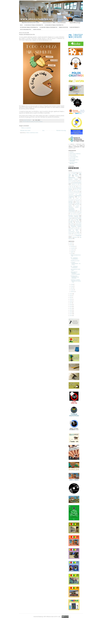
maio (72, 286)
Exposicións (77, 200)
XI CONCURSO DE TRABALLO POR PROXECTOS (33, 25)
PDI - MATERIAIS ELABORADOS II (74, 258)
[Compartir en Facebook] (38, 120)
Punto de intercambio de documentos (75, 228)
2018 (71, 301)
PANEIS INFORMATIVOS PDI (76, 256)
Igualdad (70, 206)
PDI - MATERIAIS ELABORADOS (74, 267)
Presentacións (78, 225)
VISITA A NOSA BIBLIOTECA (25, 29)
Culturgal (74, 185)
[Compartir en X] (37, 120)
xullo (72, 253)
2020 (71, 299)
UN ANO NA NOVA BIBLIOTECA (73, 163)
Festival (78, 202)
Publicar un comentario (26, 128)
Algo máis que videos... (75, 174)
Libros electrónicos (73, 213)
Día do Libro (76, 192)
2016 (71, 304)
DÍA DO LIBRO (72, 158)
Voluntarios (74, 237)
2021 (71, 297)
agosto (72, 251)
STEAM (70, 235)
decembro (73, 246)
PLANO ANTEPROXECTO (74, 27)
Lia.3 (77, 212)
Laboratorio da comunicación (75, 210)
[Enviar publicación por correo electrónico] (33, 120)
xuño (72, 284)
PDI (77, 220)
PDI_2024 (36, 121)
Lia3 (80, 212)
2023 (71, 294)
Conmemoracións (77, 183)
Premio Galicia (78, 223)
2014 (71, 308)
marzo (72, 290)
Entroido (70, 198)
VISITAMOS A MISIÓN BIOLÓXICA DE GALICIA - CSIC (76, 281)
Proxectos (73, 227)
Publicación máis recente (25, 130)
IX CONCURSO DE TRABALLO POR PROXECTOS (54, 25)
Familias (71, 202)
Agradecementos (77, 172)
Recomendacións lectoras (74, 231)
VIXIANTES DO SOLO (75, 260)
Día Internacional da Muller (73, 193)
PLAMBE (72, 223)
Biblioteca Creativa (30, 121)
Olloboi (72, 220)
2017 (71, 303)
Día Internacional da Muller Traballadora (75, 194)
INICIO (21, 25)
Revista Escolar (72, 232)
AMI (26, 121)
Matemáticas (78, 214)
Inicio (43, 130)
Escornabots (71, 200)
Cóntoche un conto (76, 184)
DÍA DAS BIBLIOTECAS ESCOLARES (74, 160)
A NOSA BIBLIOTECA (74, 157)
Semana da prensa (76, 234)
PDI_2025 (70, 222)
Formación (71, 203)
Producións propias (76, 226)
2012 (71, 312)
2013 (71, 310)
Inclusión (77, 206)
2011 (71, 313)
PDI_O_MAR (78, 222)
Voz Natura (40, 121)
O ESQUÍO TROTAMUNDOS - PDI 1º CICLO (75, 263)
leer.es (79, 211)
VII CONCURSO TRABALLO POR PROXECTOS (48, 27)
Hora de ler (76, 204)
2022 (71, 295)
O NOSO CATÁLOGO (37, 29)
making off (72, 214)
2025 (71, 243)
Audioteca (77, 176)
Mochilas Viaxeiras (73, 216)
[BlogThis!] (36, 120)
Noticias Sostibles (77, 218)
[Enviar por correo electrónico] (35, 120)
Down (79, 197)
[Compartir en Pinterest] (39, 120)
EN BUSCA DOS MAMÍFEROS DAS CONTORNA (75, 277)
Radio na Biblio (73, 230)
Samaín (70, 234)
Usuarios (78, 235)
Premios (71, 225)
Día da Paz (72, 187)
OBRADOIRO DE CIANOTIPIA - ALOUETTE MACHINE (75, 273)
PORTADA (72, 152)
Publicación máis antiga (61, 130)
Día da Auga (79, 185)
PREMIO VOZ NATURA (63, 27)
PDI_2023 (70, 221)
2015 (71, 306)
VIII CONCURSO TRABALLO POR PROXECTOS (29, 27)
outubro (72, 250)
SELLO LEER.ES (73, 155)
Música (70, 217)
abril (72, 288)
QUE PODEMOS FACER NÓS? (75, 270)
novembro (73, 248)
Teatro (73, 235)
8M (69, 172)
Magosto (79, 213)
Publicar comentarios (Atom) (32, 132)
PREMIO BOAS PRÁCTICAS (75, 153)
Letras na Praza (72, 212)
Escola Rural (78, 199)
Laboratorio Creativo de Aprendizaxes (75, 208)
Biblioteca (72, 178)
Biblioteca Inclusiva (72, 180)
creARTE (70, 185)
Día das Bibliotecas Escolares (75, 188)
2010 (71, 315)
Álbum (70, 173)
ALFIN (24, 121)
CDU (76, 181)
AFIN (72, 172)
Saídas (78, 232)
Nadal (74, 217)
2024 (71, 244)
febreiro (73, 291)
